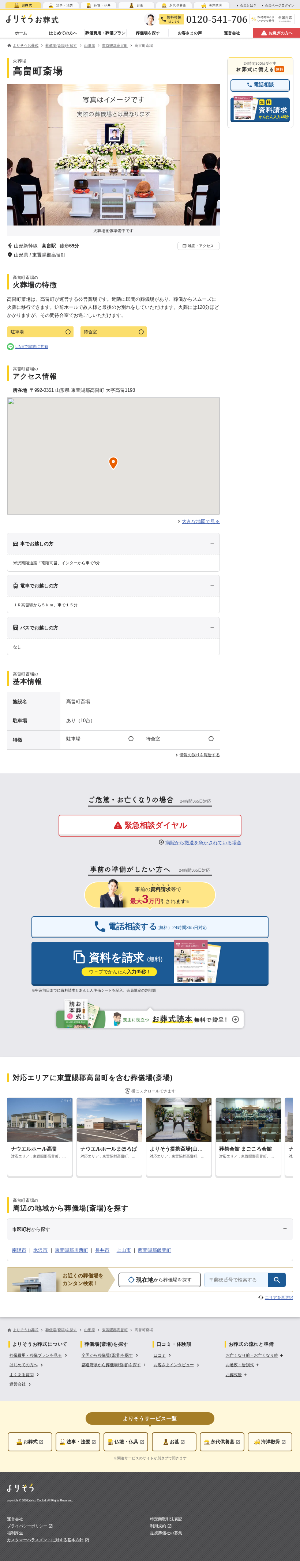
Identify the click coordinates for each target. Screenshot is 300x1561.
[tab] (23, 5)
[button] (198, 246)
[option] (39, 1354)
